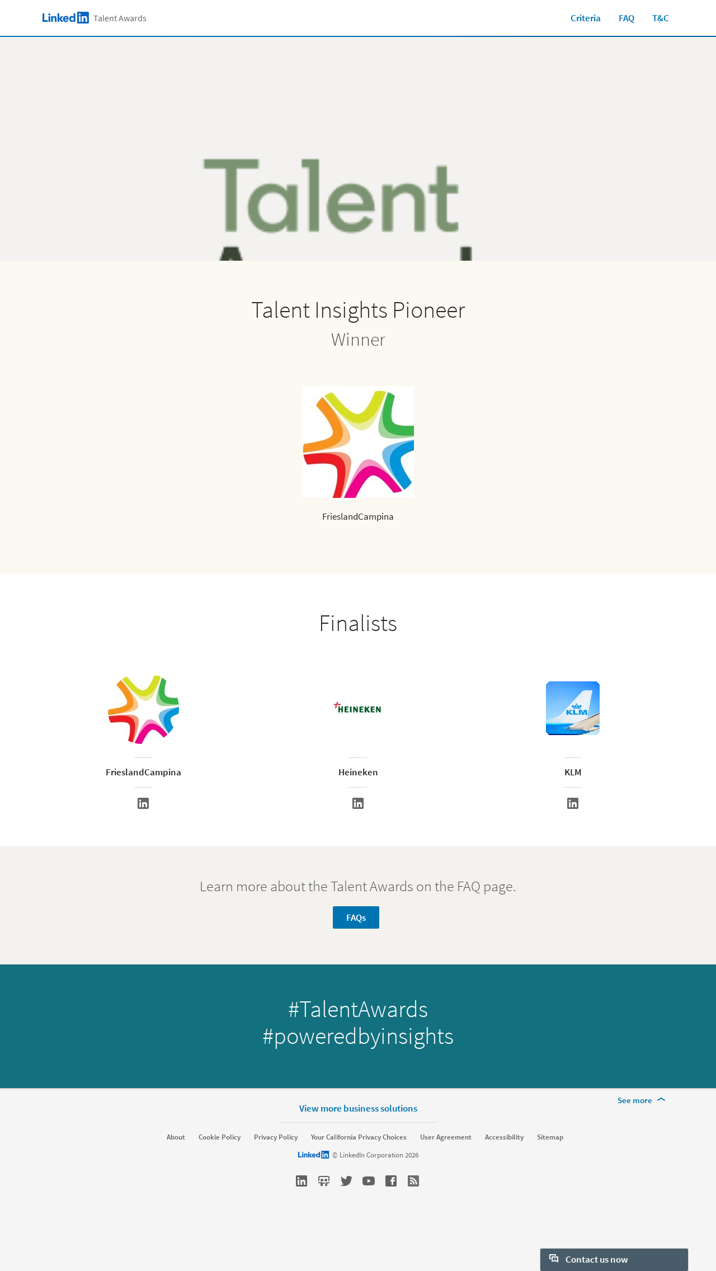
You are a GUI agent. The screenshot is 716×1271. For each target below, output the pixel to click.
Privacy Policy (276, 1137)
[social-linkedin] (301, 1181)
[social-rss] (413, 1181)
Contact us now (596, 1259)
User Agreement (446, 1137)
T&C (660, 18)
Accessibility (504, 1137)
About (176, 1137)
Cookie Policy (220, 1137)
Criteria (586, 18)
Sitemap (550, 1137)
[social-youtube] (368, 1181)
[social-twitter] (346, 1181)
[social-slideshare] (324, 1181)
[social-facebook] (391, 1181)
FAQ (626, 18)
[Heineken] (358, 803)
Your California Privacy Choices (359, 1137)
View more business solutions (358, 1108)
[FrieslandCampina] (143, 803)
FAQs (356, 917)
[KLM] (573, 803)
